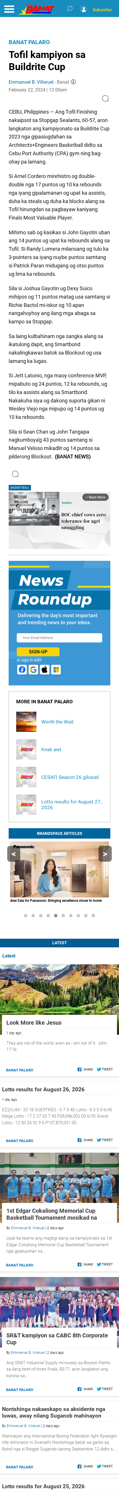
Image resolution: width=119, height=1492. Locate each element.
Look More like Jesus (34, 1022)
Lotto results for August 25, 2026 (43, 1486)
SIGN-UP (38, 652)
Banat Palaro (29, 42)
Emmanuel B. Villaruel (31, 82)
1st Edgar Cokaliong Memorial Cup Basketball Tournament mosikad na (51, 1214)
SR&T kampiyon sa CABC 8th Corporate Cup (57, 1339)
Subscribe (102, 10)
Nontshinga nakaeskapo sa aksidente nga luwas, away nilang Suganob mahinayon (53, 1412)
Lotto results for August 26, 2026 (43, 1089)
